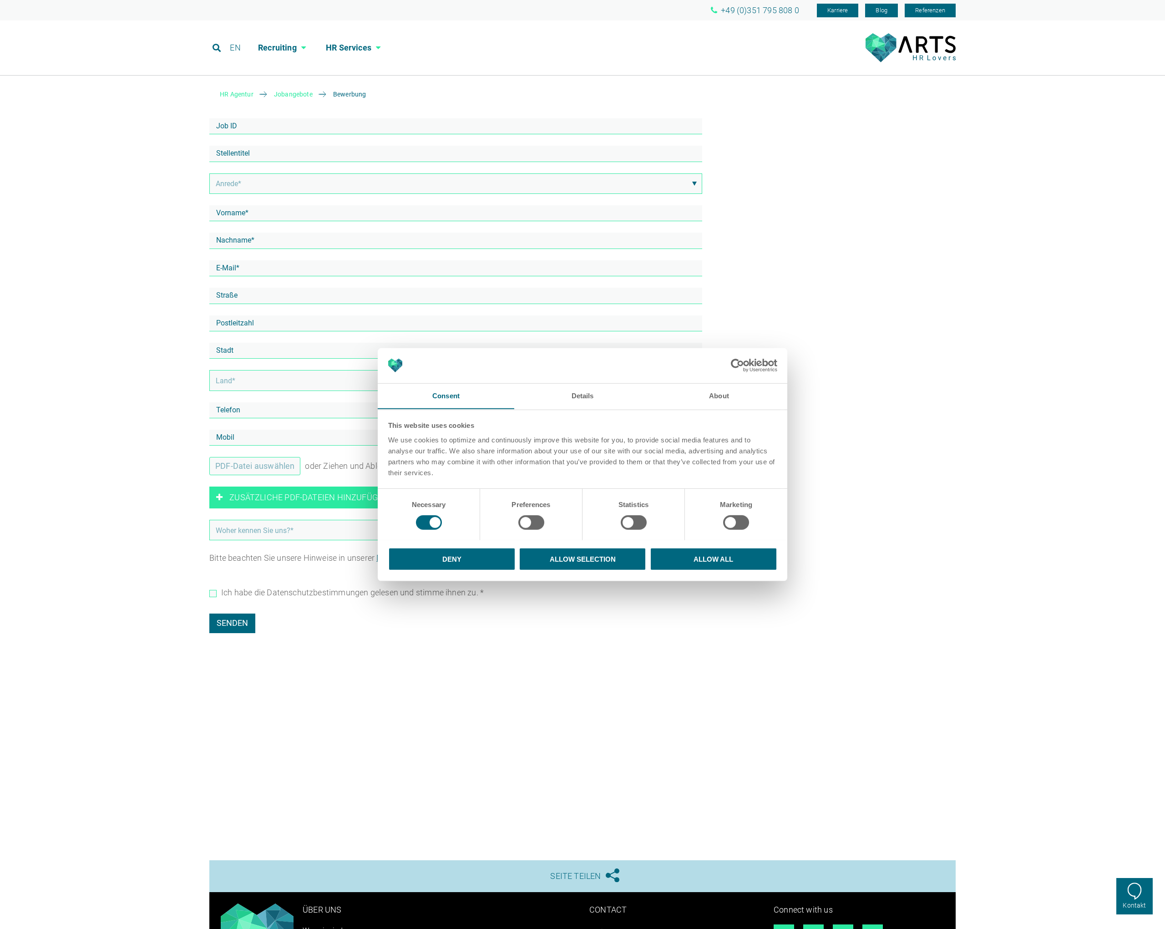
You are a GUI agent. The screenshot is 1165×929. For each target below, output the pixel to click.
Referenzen (930, 10)
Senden (232, 623)
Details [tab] (583, 395)
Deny (451, 559)
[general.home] (911, 60)
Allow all (713, 559)
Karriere (837, 10)
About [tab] (719, 395)
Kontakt (1134, 905)
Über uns (322, 909)
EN (235, 47)
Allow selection (583, 559)
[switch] (531, 522)
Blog (881, 10)
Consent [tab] (446, 395)
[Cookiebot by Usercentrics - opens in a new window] (737, 365)
